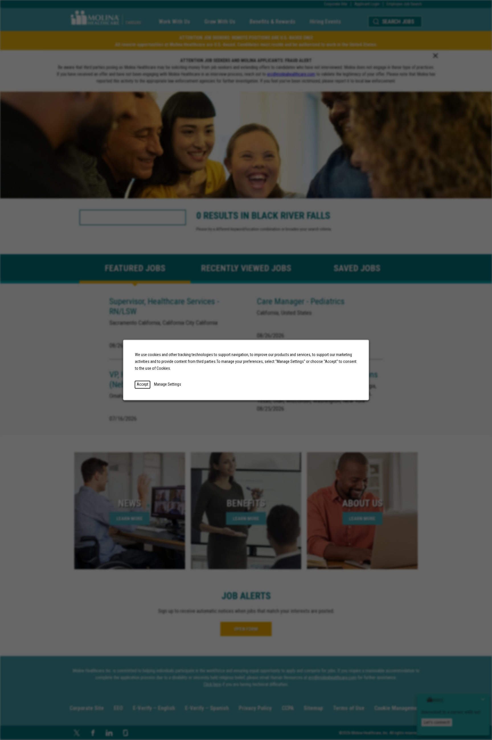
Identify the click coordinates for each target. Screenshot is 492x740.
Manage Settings (167, 384)
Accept (142, 384)
